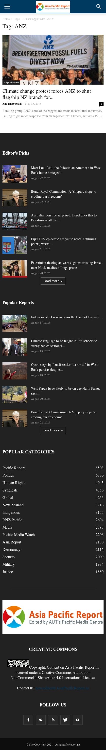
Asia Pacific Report (80, 667)
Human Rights (13, 482)
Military (8, 564)
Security (8, 556)
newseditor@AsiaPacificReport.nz (62, 687)
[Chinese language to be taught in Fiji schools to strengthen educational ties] (14, 347)
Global (7, 497)
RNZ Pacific (12, 519)
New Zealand (13, 504)
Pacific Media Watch (18, 534)
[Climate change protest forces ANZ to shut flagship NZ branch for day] (53, 60)
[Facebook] (28, 720)
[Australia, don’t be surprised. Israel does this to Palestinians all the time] (14, 221)
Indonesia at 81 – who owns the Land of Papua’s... (66, 317)
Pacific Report (13, 467)
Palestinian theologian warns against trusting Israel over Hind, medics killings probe (66, 265)
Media (7, 527)
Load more (51, 281)
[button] (99, 6)
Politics (8, 475)
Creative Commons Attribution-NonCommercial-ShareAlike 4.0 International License (53, 675)
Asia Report (11, 541)
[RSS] (53, 720)
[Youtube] (78, 720)
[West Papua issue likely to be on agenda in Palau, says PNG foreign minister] (14, 394)
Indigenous (11, 512)
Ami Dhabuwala (12, 104)
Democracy (11, 549)
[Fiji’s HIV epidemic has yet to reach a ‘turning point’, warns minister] (14, 245)
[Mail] (41, 720)
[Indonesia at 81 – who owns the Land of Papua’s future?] (14, 323)
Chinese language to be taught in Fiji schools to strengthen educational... (64, 343)
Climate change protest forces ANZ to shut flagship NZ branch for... (46, 93)
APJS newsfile (11, 82)
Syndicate (10, 489)
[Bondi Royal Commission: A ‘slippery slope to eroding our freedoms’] (14, 197)
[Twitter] (65, 720)
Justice (7, 571)
